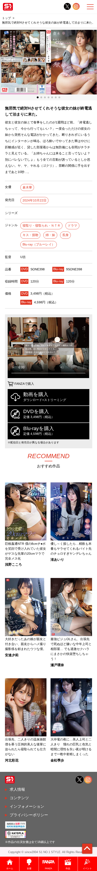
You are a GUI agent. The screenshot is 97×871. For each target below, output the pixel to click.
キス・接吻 (30, 235)
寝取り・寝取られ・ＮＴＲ (41, 225)
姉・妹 (50, 235)
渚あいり (57, 559)
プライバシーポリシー (29, 815)
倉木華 (27, 187)
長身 (65, 235)
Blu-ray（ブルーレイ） (39, 244)
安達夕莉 (11, 655)
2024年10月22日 (34, 200)
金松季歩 (57, 760)
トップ (6, 18)
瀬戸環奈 (57, 665)
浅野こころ (13, 564)
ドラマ (72, 225)
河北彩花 (11, 760)
